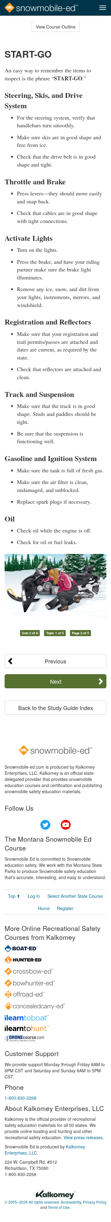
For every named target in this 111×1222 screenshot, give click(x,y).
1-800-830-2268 (20, 1098)
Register (65, 908)
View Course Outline (56, 27)
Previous (55, 661)
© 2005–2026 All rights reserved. (32, 1202)
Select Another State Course (75, 896)
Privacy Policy (94, 1202)
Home (44, 908)
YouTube (66, 825)
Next (55, 681)
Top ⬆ (14, 896)
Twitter (45, 825)
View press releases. (84, 1137)
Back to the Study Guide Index (55, 708)
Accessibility (71, 1202)
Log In (34, 896)
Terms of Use (59, 1207)
